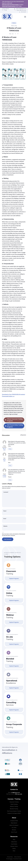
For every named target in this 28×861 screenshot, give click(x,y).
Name (5, 511)
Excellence (11, 682)
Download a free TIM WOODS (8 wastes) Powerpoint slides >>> (13, 395)
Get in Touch (14, 832)
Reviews (14, 829)
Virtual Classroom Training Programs (14, 420)
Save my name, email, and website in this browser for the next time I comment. (13, 534)
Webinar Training (14, 806)
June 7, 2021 (4, 460)
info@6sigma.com (22, 8)
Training (11, 572)
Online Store (14, 841)
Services (11, 703)
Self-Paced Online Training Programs (15, 425)
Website (5, 526)
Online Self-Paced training (8, 6)
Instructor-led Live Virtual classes (10, 4)
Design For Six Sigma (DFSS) (14, 813)
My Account (23, 11)
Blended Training (14, 808)
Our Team (14, 827)
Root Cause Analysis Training (14, 811)
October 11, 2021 (4, 476)
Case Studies (14, 844)
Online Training (14, 804)
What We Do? (14, 823)
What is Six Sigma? (14, 825)
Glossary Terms (14, 846)
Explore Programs (14, 578)
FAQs (14, 850)
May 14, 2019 (4, 449)
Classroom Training (14, 802)
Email (5, 518)
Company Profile (14, 820)
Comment (6, 492)
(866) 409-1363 (23, 10)
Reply (10, 448)
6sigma (11, 858)
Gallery (14, 848)
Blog (14, 839)
